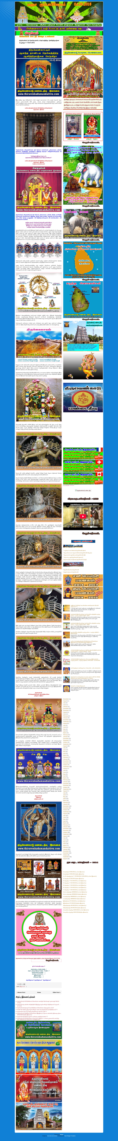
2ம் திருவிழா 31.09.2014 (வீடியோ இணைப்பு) (73, 878)
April (64, 731)
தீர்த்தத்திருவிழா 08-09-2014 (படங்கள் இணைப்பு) (74, 905)
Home (39, 992)
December (66, 699)
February (65, 716)
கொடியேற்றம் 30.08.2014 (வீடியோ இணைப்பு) (73, 874)
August (65, 701)
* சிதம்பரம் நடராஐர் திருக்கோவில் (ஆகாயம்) (73, 557)
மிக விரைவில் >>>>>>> (68, 485)
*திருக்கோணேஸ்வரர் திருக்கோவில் (71, 569)
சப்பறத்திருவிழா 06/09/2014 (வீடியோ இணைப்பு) (74, 898)
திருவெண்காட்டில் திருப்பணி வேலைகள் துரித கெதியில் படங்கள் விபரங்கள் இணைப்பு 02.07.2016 (38, 958)
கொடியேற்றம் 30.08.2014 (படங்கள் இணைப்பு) (73, 871)
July (64, 702)
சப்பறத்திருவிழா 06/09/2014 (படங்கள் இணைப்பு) (74, 896)
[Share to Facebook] (24, 984)
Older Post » (56, 992)
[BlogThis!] (20, 984)
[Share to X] (22, 984)
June (64, 704)
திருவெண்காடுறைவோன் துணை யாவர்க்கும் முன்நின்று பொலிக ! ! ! (32, 1016)
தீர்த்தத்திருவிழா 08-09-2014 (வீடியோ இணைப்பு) (74, 907)
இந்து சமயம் (22, 986)
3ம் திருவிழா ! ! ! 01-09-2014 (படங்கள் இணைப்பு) (74, 880)
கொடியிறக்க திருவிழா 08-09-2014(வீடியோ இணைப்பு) (75, 912)
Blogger (61, 1134)
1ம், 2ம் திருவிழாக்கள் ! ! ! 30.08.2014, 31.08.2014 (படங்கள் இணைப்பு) (80, 876)
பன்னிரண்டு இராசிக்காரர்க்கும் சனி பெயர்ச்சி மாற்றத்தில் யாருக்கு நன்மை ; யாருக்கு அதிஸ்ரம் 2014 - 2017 (85, 615)
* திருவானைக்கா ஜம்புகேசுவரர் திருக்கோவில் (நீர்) (74, 555)
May (64, 729)
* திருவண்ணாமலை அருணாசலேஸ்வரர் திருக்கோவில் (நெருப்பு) (77, 552)
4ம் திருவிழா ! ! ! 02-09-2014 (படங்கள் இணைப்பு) (74, 883)
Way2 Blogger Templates (70, 1135)
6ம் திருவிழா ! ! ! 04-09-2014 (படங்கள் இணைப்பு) (74, 887)
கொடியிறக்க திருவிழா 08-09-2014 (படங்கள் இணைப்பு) (76, 910)
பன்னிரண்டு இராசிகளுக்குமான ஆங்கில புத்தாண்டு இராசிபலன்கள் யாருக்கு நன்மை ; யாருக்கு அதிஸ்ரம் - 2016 (86, 651)
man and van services (52, 1135)
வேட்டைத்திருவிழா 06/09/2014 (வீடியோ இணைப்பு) (74, 894)
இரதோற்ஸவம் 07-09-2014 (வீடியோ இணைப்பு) (74, 903)
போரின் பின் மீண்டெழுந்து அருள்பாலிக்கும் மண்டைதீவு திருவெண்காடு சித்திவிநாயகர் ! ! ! (37, 1009)
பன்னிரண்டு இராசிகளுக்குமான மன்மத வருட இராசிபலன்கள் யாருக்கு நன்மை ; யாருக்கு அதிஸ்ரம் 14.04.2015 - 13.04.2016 (85, 659)
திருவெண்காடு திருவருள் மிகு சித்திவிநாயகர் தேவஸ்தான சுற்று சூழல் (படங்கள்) (35, 1007)
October (65, 742)
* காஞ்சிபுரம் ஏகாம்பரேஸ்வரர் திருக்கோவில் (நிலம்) (74, 550)
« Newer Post (21, 992)
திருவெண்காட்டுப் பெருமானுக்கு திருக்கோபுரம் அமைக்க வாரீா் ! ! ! (32, 1011)
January (65, 706)
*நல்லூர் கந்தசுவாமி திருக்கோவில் (71, 572)
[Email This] (18, 984)
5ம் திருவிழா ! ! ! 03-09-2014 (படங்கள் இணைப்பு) (74, 885)
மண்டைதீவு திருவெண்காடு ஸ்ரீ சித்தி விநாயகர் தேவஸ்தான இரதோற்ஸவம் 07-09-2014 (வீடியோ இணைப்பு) (84, 642)
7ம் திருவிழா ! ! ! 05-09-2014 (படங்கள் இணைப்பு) (74, 889)
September (66, 721)
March (65, 733)
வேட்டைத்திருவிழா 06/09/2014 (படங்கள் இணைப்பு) (75, 892)
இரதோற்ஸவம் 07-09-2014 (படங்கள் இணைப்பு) (74, 901)
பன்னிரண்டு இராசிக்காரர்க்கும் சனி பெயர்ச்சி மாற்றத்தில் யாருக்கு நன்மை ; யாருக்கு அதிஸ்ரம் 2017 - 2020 (85, 624)
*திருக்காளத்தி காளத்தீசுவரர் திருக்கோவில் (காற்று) (75, 559)
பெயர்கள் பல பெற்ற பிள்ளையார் (78, 686)
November (66, 710)
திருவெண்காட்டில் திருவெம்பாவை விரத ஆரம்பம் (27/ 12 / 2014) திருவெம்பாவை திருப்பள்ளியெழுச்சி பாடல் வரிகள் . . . (85, 677)
